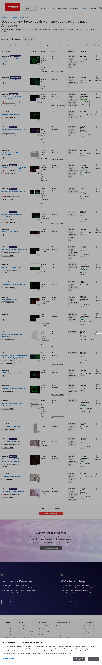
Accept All (79, 659)
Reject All (93, 659)
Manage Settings (8, 659)
